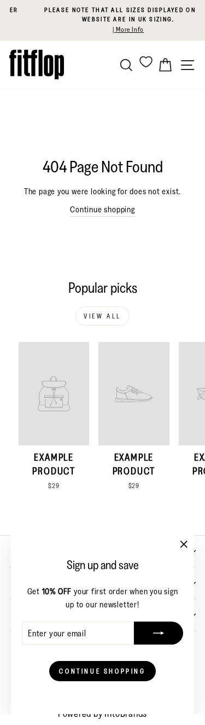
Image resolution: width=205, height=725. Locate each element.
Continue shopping (102, 209)
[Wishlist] (146, 61)
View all (102, 316)
